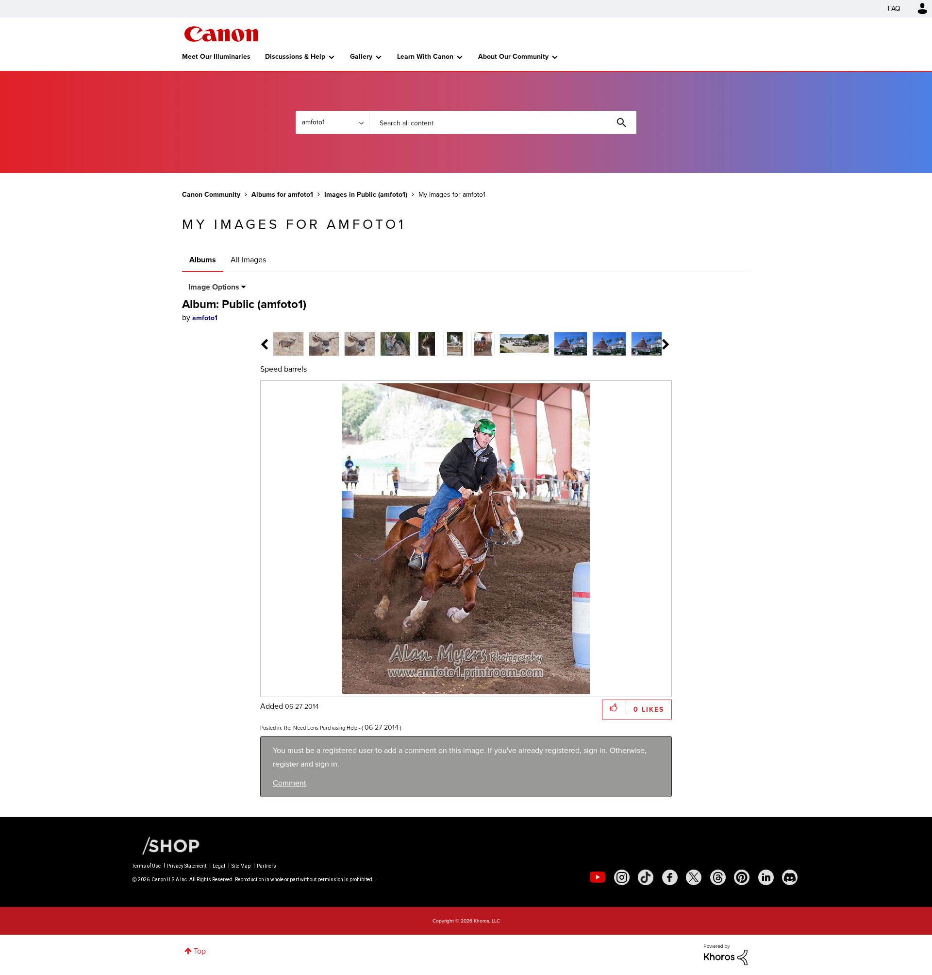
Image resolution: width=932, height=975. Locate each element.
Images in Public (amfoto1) (365, 194)
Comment (289, 782)
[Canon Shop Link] (166, 845)
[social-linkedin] (766, 877)
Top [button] (200, 951)
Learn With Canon (425, 56)
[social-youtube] (597, 877)
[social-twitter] (693, 877)
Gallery (361, 56)
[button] (614, 707)
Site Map (241, 866)
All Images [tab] (248, 259)
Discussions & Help (295, 56)
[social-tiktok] (645, 877)
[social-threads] (718, 877)
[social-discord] (790, 877)
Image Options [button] (213, 286)
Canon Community (221, 34)
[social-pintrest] (741, 877)
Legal (219, 866)
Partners (266, 866)
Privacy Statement (186, 866)
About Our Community (513, 56)
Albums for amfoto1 (282, 194)
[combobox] (502, 122)
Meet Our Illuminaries (216, 56)
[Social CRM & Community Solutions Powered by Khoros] (726, 953)
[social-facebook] (670, 877)
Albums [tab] (202, 259)
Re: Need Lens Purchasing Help (320, 728)
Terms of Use (146, 866)
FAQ (894, 8)
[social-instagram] (622, 877)
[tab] (288, 343)
